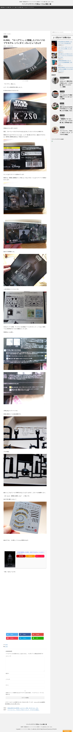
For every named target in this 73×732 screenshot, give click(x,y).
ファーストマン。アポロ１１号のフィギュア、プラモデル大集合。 (23, 709)
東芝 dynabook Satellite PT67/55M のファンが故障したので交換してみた (66, 108)
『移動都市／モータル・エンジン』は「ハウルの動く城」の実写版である (66, 120)
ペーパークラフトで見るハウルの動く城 (36, 4)
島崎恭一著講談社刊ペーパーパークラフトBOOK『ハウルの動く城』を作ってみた (36, 726)
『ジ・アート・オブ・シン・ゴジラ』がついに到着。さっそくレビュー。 (65, 48)
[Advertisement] (36, 19)
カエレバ (21, 553)
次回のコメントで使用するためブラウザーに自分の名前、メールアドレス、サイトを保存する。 (25, 693)
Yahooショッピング (40, 556)
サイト (7, 685)
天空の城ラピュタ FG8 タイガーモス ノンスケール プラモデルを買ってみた (65, 55)
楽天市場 (21, 556)
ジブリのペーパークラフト (28, 7)
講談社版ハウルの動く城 (6, 7)
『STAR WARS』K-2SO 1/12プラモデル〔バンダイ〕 (30, 552)
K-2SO (6, 644)
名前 (7, 673)
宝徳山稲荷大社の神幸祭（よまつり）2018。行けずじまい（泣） (23, 708)
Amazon (30, 556)
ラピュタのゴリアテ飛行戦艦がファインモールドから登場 (66, 96)
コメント (8, 656)
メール (8, 679)
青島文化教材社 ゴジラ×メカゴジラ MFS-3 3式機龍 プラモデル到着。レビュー (65, 69)
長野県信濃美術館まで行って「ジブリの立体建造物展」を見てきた (65, 62)
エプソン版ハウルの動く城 (17, 7)
